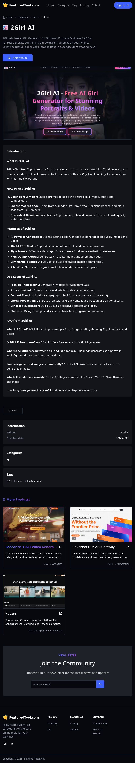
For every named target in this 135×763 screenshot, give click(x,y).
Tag (74, 5)
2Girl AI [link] (45, 17)
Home (50, 5)
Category (63, 5)
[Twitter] (5, 743)
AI (34, 17)
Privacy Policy (100, 723)
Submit (96, 5)
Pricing (84, 5)
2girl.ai (124, 432)
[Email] (11, 743)
